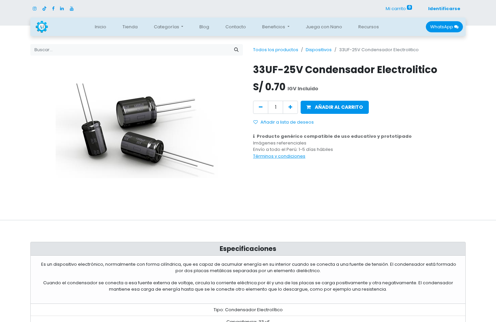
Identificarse (444, 8)
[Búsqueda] (236, 50)
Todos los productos (275, 49)
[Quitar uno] (260, 107)
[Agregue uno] (290, 107)
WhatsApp (442, 27)
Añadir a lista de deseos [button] (287, 122)
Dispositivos (319, 49)
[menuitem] (100, 27)
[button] (335, 107)
